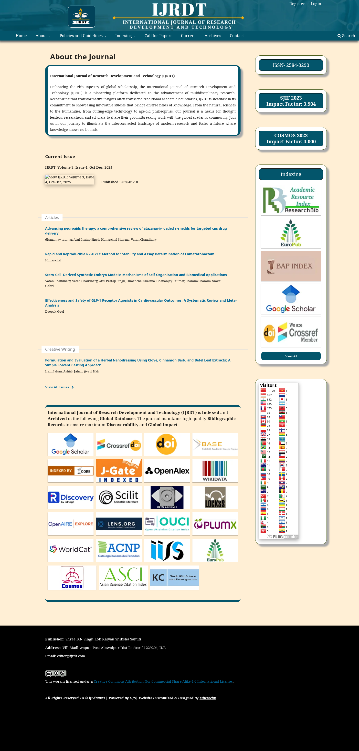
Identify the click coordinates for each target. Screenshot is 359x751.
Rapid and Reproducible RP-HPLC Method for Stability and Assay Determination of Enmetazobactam (129, 254)
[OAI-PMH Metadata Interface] (167, 509)
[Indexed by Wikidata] (215, 483)
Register (297, 3)
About (42, 35)
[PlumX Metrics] (215, 536)
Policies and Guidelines (82, 35)
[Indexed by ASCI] (123, 591)
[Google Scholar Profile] (71, 456)
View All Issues (57, 387)
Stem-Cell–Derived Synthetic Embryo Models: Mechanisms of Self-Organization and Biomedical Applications (136, 274)
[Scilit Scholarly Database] (119, 509)
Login (316, 3)
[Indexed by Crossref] (119, 456)
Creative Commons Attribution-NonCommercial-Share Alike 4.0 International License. (163, 681)
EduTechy (208, 698)
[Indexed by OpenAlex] (167, 483)
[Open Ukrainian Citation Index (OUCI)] (167, 536)
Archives (213, 35)
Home (21, 35)
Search (348, 35)
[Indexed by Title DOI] (167, 456)
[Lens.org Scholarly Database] (119, 536)
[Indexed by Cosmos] (72, 591)
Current (188, 35)
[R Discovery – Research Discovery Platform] (71, 509)
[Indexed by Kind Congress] (174, 591)
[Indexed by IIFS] (167, 563)
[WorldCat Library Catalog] (71, 563)
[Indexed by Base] (215, 456)
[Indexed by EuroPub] (215, 563)
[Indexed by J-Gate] (119, 483)
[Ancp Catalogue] (119, 563)
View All (291, 356)
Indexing (124, 35)
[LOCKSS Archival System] (215, 509)
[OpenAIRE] (71, 536)
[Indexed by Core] (71, 483)
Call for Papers (158, 35)
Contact (237, 35)
